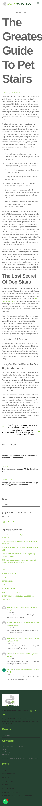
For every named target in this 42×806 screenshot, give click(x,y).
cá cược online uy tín (13, 623)
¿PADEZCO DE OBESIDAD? (11, 592)
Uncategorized (15, 92)
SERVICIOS (6, 577)
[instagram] (4, 521)
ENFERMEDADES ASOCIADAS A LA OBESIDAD (18, 596)
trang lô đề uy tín (12, 607)
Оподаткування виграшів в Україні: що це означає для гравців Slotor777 (20, 483)
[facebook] (9, 521)
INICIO (4, 570)
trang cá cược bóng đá (14, 638)
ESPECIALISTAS (7, 581)
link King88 (10, 669)
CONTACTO (6, 600)
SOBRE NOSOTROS (9, 573)
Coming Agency (9, 723)
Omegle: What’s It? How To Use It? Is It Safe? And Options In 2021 (23, 426)
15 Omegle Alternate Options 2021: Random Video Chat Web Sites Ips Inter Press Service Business (18, 432)
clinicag (5, 92)
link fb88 (9, 654)
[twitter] (14, 521)
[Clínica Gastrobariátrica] (16, 5)
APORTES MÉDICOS (9, 588)
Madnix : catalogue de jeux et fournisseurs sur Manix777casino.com (19, 456)
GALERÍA (5, 585)
